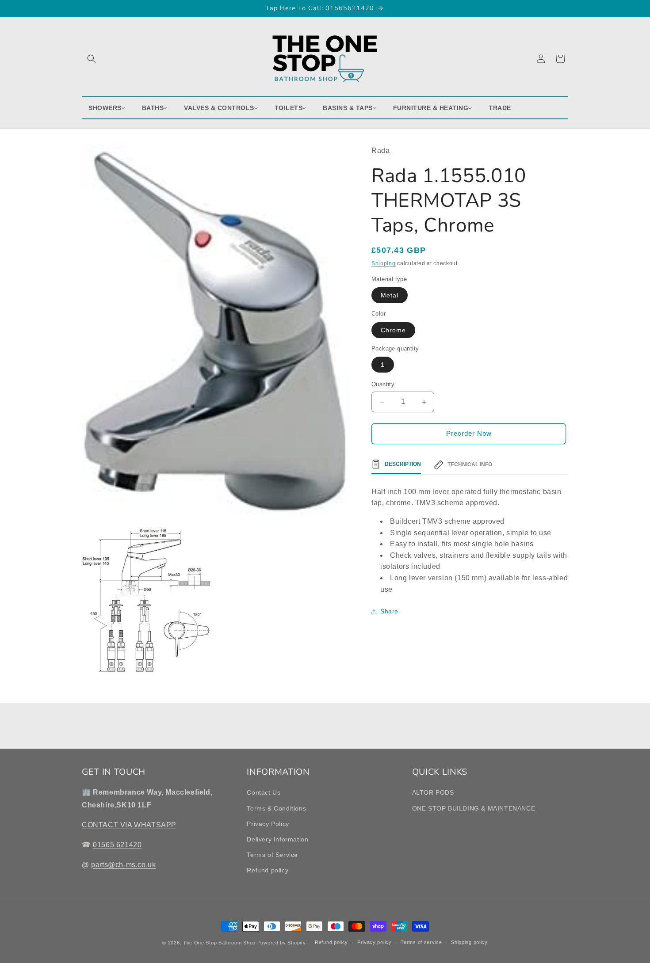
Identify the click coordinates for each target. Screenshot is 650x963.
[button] (91, 59)
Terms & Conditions (276, 808)
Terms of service (421, 942)
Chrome (393, 330)
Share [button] (389, 611)
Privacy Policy (268, 823)
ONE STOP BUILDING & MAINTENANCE (473, 808)
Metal (389, 295)
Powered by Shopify (281, 942)
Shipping (383, 264)
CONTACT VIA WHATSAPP (129, 825)
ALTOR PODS (433, 792)
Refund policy (267, 870)
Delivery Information (277, 839)
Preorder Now (469, 434)
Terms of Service (272, 854)
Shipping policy (469, 942)
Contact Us (263, 792)
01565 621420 (117, 845)
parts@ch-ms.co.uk (123, 864)
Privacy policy (374, 942)
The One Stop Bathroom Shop (219, 942)
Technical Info (469, 465)
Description (403, 464)
